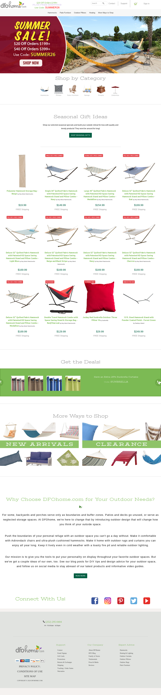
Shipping (60, 665)
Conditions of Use (30, 671)
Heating (92, 13)
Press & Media (93, 662)
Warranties (60, 671)
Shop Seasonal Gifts (80, 135)
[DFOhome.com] (13, 4)
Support (124, 3)
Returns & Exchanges (64, 662)
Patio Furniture (65, 13)
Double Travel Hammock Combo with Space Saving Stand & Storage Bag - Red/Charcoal (61, 320)
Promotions (61, 659)
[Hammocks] (44, 89)
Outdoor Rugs (124, 662)
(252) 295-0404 (54, 621)
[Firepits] (101, 89)
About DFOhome (94, 650)
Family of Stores (94, 656)
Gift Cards (60, 656)
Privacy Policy (29, 666)
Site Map (30, 676)
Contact (112, 3)
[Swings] (87, 89)
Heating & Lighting (126, 653)
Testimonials (93, 659)
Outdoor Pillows (80, 13)
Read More (80, 576)
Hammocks (52, 13)
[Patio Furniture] (73, 89)
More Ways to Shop (105, 13)
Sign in (146, 4)
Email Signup (62, 653)
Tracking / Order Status (65, 668)
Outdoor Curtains (125, 656)
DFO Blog (92, 653)
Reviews (91, 665)
